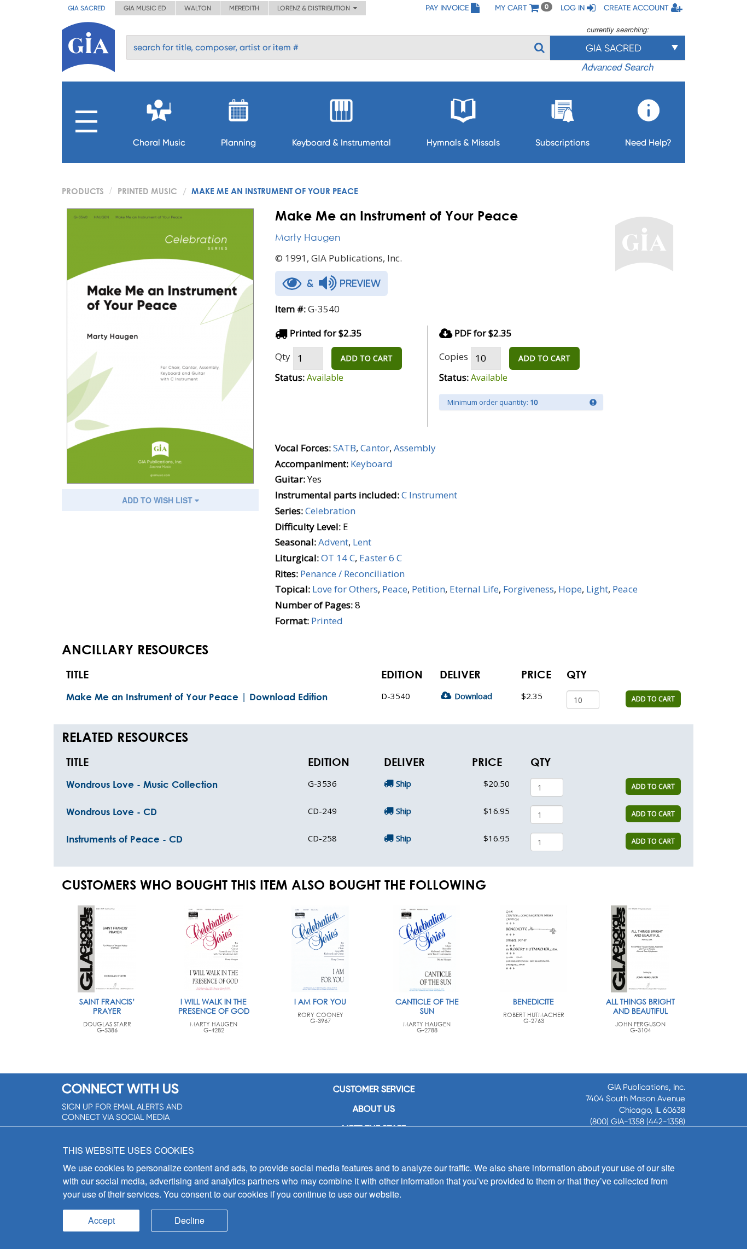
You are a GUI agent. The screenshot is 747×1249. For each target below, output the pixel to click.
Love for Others (345, 589)
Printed (327, 620)
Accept (101, 1220)
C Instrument (429, 495)
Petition (428, 589)
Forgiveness (528, 589)
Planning (238, 142)
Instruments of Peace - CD (124, 839)
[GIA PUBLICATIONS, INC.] (88, 45)
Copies (453, 356)
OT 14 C (338, 557)
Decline (189, 1220)
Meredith (244, 8)
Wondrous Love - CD (111, 811)
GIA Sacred (87, 8)
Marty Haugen (307, 237)
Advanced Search (617, 66)
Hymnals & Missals (463, 142)
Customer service (374, 1089)
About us (374, 1108)
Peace (394, 589)
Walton (197, 8)
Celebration (330, 510)
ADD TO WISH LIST (158, 500)
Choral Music (159, 142)
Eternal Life (474, 589)
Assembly (415, 447)
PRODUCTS (83, 191)
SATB (344, 447)
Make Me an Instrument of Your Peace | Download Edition (197, 697)
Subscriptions (562, 142)
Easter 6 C (380, 557)
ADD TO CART (367, 358)
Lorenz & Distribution (315, 8)
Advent (333, 542)
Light (597, 589)
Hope (570, 589)
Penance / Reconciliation (352, 573)
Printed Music (147, 191)
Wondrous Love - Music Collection (142, 784)
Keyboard (372, 463)
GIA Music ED (145, 8)
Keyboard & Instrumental (341, 142)
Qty (282, 356)
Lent (362, 542)
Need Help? (648, 142)
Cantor (374, 447)
